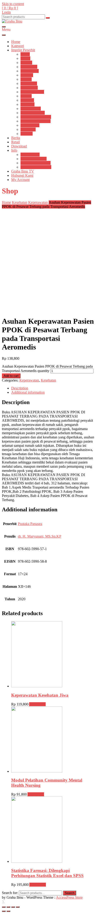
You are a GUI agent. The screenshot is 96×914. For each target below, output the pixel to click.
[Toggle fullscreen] (13, 907)
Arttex (25, 54)
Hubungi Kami (22, 175)
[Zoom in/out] (18, 907)
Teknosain (28, 129)
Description (19, 388)
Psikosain (27, 104)
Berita (15, 138)
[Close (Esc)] (4, 907)
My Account (20, 180)
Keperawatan (38, 202)
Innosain (27, 75)
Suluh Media (30, 125)
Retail (15, 142)
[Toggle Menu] (4, 35)
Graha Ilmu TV (22, 171)
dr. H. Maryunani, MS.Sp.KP (39, 536)
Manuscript (29, 83)
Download (19, 146)
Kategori (17, 46)
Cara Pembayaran (34, 159)
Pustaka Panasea (33, 113)
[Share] (8, 907)
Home (15, 42)
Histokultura (30, 71)
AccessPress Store (69, 897)
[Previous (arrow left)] (4, 911)
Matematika (29, 88)
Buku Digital (30, 155)
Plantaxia (27, 100)
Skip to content (13, 4)
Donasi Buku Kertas (36, 163)
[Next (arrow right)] (8, 911)
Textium (27, 134)
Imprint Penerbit (23, 50)
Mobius (26, 96)
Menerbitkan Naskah (36, 167)
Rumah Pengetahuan (36, 117)
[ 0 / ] (10, 8)
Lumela (26, 79)
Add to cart (11, 376)
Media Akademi (32, 92)
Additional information (28, 392)
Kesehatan (19, 202)
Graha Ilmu (29, 67)
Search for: (10, 893)
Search (69, 893)
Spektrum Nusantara (36, 121)
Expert (25, 58)
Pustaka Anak (31, 109)
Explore (26, 63)
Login (6, 12)
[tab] (52, 388)
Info (14, 150)
